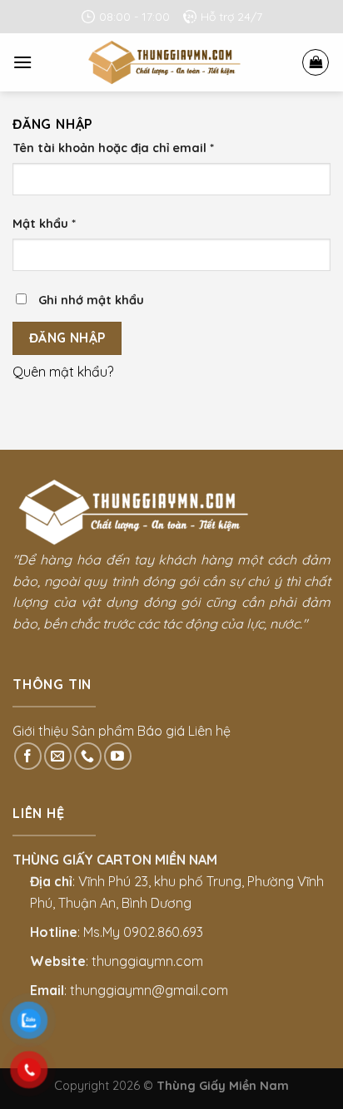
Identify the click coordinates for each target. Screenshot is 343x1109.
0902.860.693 (163, 932)
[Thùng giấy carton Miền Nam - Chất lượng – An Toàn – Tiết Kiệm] (167, 62)
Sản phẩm (103, 730)
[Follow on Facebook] (28, 756)
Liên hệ (209, 730)
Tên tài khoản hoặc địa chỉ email (113, 147)
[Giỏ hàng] (315, 62)
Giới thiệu (40, 730)
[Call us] (88, 756)
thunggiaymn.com (147, 961)
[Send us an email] (58, 756)
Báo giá (161, 730)
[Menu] (22, 62)
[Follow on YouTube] (118, 756)
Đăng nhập (67, 337)
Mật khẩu (44, 223)
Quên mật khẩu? (62, 371)
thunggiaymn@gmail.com (149, 990)
